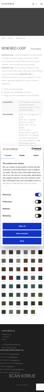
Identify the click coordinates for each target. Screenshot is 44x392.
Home (3, 38)
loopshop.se (10, 366)
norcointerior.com (14, 372)
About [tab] (36, 155)
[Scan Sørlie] (8, 4)
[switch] (38, 202)
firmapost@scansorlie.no (13, 344)
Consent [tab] (8, 155)
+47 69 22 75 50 (11, 347)
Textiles (10, 38)
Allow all (22, 226)
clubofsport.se (13, 357)
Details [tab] (22, 155)
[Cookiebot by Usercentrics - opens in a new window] (31, 149)
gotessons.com (18, 363)
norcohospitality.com (17, 369)
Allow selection (22, 233)
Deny (22, 241)
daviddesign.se (15, 360)
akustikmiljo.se (14, 354)
